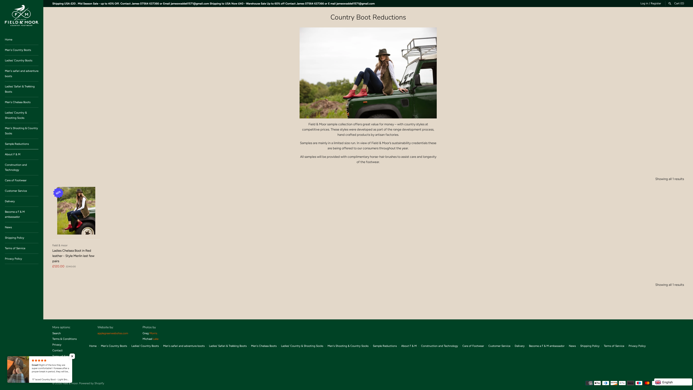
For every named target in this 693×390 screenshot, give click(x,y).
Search (56, 333)
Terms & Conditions (64, 339)
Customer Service (16, 190)
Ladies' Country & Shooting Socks (16, 115)
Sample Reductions (17, 144)
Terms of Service (15, 248)
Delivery (10, 201)
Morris (153, 333)
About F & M (12, 154)
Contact (57, 350)
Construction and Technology (16, 167)
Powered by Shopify (91, 383)
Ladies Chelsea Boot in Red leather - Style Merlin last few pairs (73, 256)
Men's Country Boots (18, 50)
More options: (61, 327)
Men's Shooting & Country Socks (21, 130)
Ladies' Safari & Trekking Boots (20, 89)
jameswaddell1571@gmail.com (190, 3)
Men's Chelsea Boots (17, 102)
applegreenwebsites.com (112, 333)
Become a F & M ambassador (15, 214)
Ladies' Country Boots (18, 60)
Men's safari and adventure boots (21, 73)
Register (656, 3)
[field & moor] (21, 15)
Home (8, 39)
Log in (644, 3)
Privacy (56, 344)
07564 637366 (149, 3)
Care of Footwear (16, 180)
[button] (72, 356)
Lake (155, 339)
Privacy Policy (13, 258)
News (8, 227)
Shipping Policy (14, 237)
